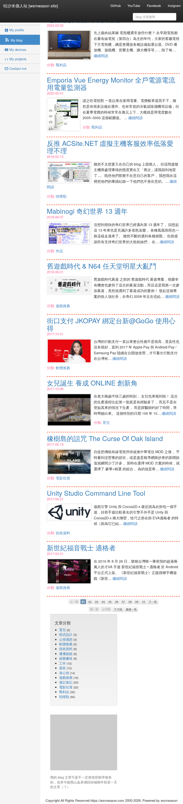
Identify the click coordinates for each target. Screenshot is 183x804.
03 (96, 601)
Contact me (15, 68)
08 (130, 601)
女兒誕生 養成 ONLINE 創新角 (92, 382)
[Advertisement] (83, 742)
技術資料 (63, 532)
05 (110, 601)
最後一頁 (131, 609)
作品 (59, 250)
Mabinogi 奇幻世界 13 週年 (87, 211)
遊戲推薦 (63, 305)
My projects (15, 58)
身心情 (64, 672)
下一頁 (153, 601)
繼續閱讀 (101, 55)
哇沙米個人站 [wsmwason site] (30, 5)
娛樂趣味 (66, 658)
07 (123, 601)
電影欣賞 (63, 478)
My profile (14, 29)
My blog (13, 39)
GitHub (115, 5)
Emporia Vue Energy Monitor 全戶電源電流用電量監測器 (111, 83)
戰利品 (61, 64)
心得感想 (66, 639)
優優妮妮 (66, 653)
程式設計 (66, 634)
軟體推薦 (63, 367)
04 (103, 601)
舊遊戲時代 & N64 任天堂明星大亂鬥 (101, 266)
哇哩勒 (61, 196)
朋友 (62, 667)
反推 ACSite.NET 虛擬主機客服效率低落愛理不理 (110, 146)
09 (136, 601)
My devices (15, 49)
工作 (62, 663)
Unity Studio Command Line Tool (96, 493)
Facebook (154, 5)
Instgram (174, 5)
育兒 (106, 422)
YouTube (133, 5)
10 (143, 601)
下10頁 (118, 609)
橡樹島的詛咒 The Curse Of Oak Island (105, 438)
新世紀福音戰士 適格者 (81, 547)
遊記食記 (66, 682)
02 (90, 601)
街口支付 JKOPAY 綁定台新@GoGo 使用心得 (111, 324)
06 (116, 601)
